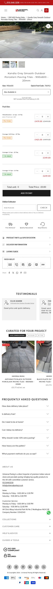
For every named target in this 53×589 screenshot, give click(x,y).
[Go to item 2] (13, 64)
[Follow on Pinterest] (23, 567)
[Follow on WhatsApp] (37, 567)
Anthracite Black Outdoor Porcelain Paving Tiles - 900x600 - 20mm (18, 381)
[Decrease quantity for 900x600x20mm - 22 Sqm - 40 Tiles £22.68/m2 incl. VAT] (37, 117)
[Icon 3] (23, 264)
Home (3, 17)
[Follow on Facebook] (9, 567)
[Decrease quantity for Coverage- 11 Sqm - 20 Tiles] (37, 153)
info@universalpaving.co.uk (12, 485)
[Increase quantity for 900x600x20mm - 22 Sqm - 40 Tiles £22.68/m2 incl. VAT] (48, 117)
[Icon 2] (16, 264)
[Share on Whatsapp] (17, 273)
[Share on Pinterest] (21, 273)
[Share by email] (25, 273)
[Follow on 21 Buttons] (44, 567)
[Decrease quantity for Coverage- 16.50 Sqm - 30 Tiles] (37, 135)
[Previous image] (4, 357)
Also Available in (10, 92)
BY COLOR (31, 335)
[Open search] (38, 10)
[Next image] (32, 357)
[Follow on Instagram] (16, 567)
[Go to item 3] (21, 64)
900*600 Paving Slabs (16, 17)
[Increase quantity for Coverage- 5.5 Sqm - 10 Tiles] (48, 171)
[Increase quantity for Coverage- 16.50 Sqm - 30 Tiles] (48, 135)
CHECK (43, 208)
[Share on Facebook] (9, 273)
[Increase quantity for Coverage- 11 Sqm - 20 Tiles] (48, 153)
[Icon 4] (29, 264)
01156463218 (7, 483)
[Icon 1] (10, 264)
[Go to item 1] (5, 64)
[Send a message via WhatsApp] (48, 512)
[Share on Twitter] (13, 273)
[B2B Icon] (43, 264)
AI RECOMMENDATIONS (17, 335)
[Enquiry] (36, 264)
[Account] (41, 10)
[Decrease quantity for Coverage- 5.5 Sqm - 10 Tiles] (37, 171)
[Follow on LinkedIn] (30, 567)
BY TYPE (40, 335)
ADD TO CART (26, 193)
